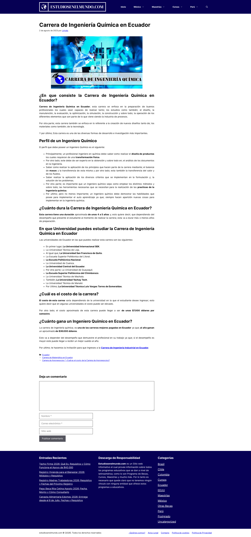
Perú (161, 511)
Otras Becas (165, 505)
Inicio (123, 7)
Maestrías (164, 495)
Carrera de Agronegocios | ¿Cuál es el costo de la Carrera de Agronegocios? (76, 360)
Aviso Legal (153, 533)
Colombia (163, 474)
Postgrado (164, 516)
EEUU (161, 490)
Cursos (162, 479)
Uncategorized (167, 521)
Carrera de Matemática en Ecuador (57, 357)
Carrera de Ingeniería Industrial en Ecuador (124, 347)
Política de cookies (180, 533)
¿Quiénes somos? (137, 533)
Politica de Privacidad (202, 533)
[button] (207, 7)
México (162, 500)
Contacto (165, 533)
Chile (161, 469)
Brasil (161, 464)
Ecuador (46, 355)
